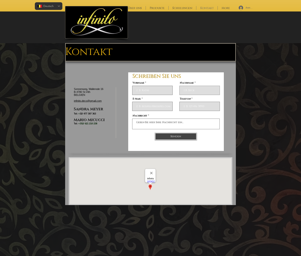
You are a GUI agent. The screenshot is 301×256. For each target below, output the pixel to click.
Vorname (138, 83)
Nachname (187, 83)
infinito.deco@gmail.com (88, 100)
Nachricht (140, 116)
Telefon (185, 99)
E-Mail (137, 99)
